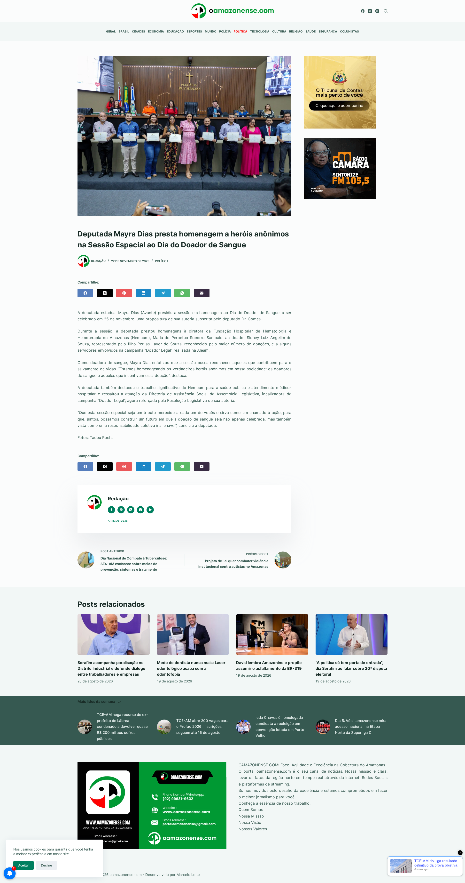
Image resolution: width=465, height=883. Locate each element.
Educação (175, 31)
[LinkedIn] (143, 293)
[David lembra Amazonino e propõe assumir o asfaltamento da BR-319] (272, 634)
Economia (156, 31)
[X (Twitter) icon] (130, 509)
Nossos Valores (253, 828)
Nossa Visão (250, 822)
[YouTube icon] (150, 509)
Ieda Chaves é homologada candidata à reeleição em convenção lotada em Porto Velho (280, 726)
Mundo (210, 31)
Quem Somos (251, 809)
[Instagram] (377, 11)
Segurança (327, 31)
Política (240, 31)
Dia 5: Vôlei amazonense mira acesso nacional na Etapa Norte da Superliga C (361, 726)
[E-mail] (201, 293)
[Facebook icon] (111, 509)
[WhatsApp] (182, 293)
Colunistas (349, 31)
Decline (46, 865)
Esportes (194, 31)
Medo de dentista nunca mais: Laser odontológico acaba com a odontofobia (191, 668)
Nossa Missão (251, 816)
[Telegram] (163, 293)
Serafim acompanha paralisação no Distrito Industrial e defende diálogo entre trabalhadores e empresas (111, 668)
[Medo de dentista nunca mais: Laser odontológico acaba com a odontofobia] (193, 634)
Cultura (279, 31)
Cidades (138, 31)
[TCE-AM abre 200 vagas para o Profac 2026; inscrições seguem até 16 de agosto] (164, 727)
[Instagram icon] (140, 509)
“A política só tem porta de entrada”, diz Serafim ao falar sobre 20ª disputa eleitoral (351, 668)
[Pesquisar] (386, 11)
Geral (111, 31)
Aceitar (23, 865)
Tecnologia (259, 31)
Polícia (225, 31)
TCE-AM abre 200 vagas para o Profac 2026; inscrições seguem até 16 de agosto (202, 726)
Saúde (310, 31)
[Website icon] (121, 509)
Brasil (124, 31)
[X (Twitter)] (370, 11)
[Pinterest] (124, 293)
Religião (295, 31)
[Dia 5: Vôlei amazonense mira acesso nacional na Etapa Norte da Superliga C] (323, 727)
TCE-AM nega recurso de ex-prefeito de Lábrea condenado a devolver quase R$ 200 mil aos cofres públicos (122, 726)
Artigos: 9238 (118, 520)
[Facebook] (362, 11)
